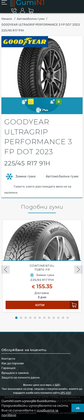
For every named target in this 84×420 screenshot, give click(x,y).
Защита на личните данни (20, 377)
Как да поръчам (12, 363)
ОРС (62, 392)
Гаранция (8, 368)
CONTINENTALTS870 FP (42, 267)
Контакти (8, 358)
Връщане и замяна (14, 373)
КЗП (68, 392)
